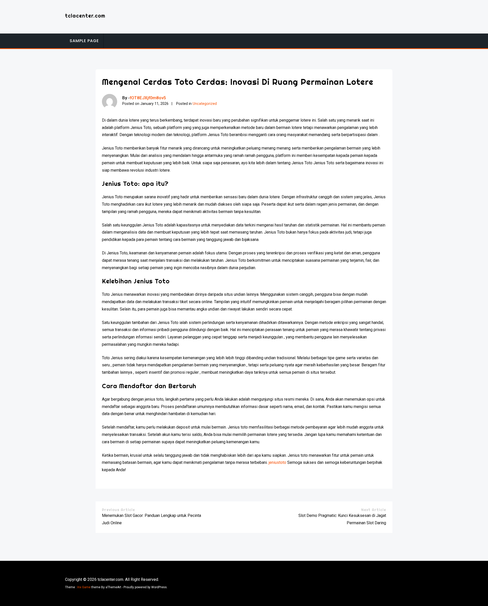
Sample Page (84, 41)
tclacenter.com (85, 15)
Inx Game (83, 587)
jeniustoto (277, 462)
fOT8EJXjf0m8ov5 (148, 97)
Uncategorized (205, 104)
